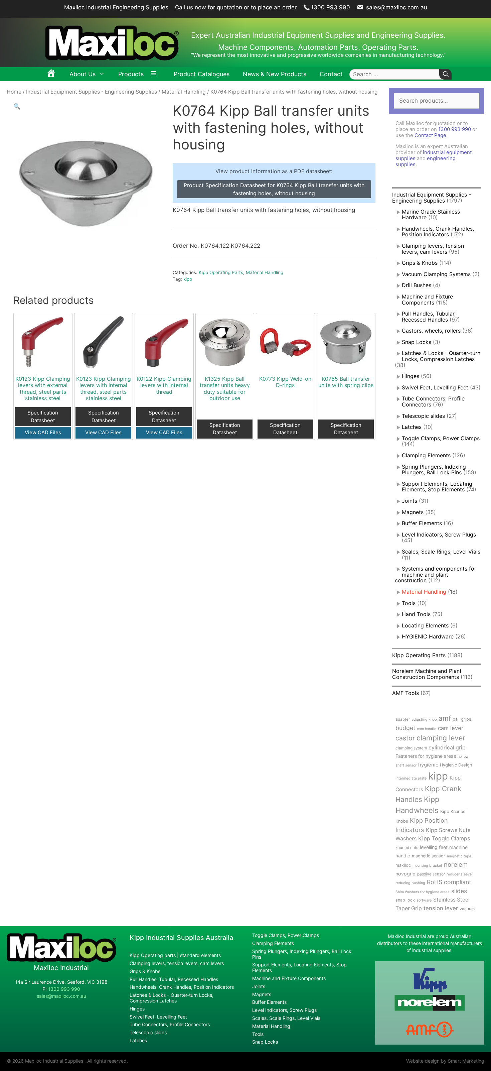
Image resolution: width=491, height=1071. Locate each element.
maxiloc (403, 865)
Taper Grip (408, 908)
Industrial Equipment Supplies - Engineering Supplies (91, 92)
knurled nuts (406, 847)
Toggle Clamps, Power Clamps (441, 438)
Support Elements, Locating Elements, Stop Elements (437, 486)
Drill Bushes (416, 285)
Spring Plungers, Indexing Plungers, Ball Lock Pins (434, 469)
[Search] (445, 74)
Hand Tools (416, 614)
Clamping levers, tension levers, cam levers (433, 248)
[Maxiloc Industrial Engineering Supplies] (61, 960)
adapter (402, 719)
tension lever (441, 908)
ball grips (462, 719)
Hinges (410, 376)
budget (405, 727)
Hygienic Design (456, 764)
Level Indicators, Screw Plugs (439, 534)
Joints (409, 500)
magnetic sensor (428, 855)
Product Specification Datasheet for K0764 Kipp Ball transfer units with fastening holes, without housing (274, 189)
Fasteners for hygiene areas (425, 756)
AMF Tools (405, 693)
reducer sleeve (459, 874)
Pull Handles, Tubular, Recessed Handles (429, 316)
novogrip (405, 873)
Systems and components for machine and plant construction (435, 574)
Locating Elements (425, 625)
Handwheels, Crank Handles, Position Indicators (438, 231)
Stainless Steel (451, 900)
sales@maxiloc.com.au (395, 7)
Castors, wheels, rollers (431, 330)
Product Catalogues (201, 74)
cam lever (450, 728)
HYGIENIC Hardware (428, 636)
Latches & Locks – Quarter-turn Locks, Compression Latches (171, 997)
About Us (82, 74)
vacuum (467, 908)
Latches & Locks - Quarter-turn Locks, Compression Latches (441, 356)
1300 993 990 (330, 7)
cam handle (426, 729)
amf (445, 718)
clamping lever (441, 737)
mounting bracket (427, 865)
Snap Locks (416, 342)
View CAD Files (43, 432)
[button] (16, 106)
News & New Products (274, 74)
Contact (331, 74)
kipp (187, 279)
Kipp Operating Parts (221, 272)
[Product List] (155, 74)
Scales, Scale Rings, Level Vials (441, 551)
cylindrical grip (447, 747)
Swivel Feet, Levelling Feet (435, 387)
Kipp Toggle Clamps (444, 838)
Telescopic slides (423, 415)
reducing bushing (410, 883)
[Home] (51, 74)
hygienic (428, 765)
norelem (456, 864)
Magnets (413, 512)
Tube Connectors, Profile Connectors (170, 1024)
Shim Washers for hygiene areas (422, 892)
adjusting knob (424, 719)
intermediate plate (411, 778)
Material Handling (184, 92)
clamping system (411, 747)
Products (131, 74)
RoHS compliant (449, 881)
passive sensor (431, 873)
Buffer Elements (422, 523)
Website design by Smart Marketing (445, 1061)
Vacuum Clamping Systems (436, 274)
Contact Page (430, 135)
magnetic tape (459, 856)
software (424, 900)
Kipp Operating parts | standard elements (175, 955)
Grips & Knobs (420, 262)
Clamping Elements (426, 455)
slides (459, 891)
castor (405, 738)
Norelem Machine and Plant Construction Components (427, 674)
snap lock (405, 900)
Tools (409, 603)
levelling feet (434, 847)
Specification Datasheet (42, 416)
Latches (412, 427)
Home (14, 92)
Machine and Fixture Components (427, 299)
